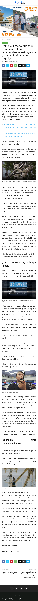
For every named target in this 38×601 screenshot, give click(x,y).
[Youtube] (26, 588)
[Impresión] (24, 65)
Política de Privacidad (19, 596)
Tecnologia (16, 551)
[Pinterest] (11, 65)
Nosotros (9, 594)
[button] (3, 2)
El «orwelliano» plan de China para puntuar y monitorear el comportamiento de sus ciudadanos (20, 127)
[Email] (20, 65)
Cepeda (6, 61)
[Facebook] (3, 65)
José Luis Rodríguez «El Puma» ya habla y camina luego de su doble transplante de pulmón (28, 574)
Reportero (21, 594)
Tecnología (8, 39)
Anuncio (15, 594)
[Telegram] (28, 65)
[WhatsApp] (15, 65)
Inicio (3, 39)
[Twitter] (7, 65)
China (11, 551)
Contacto (27, 594)
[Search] (35, 2)
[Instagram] (16, 588)
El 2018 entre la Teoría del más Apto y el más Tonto (9, 573)
